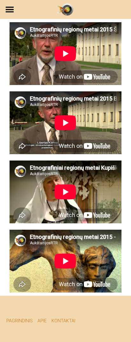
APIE (42, 320)
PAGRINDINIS (19, 320)
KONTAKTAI (63, 320)
